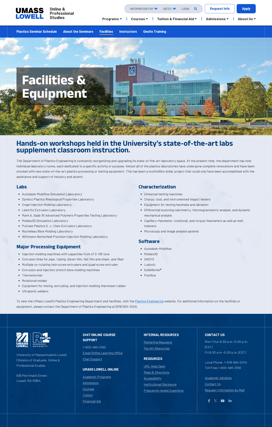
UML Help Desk (154, 366)
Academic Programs (97, 377)
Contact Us (213, 384)
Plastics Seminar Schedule (36, 31)
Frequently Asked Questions (164, 390)
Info (220, 8)
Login (185, 8)
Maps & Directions (156, 372)
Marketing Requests (158, 342)
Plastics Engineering (149, 301)
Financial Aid (92, 401)
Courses (88, 389)
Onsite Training (154, 31)
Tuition (88, 395)
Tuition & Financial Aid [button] (175, 18)
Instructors (128, 31)
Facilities (106, 31)
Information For (141, 8)
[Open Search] (195, 8)
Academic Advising (218, 378)
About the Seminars (78, 31)
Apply (246, 8)
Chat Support (92, 359)
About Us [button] (245, 18)
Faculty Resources (157, 348)
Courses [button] (138, 18)
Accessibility (152, 378)
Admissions (91, 383)
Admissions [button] (216, 18)
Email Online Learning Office (103, 353)
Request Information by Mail (224, 390)
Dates (167, 8)
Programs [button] (110, 18)
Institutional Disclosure (160, 384)
